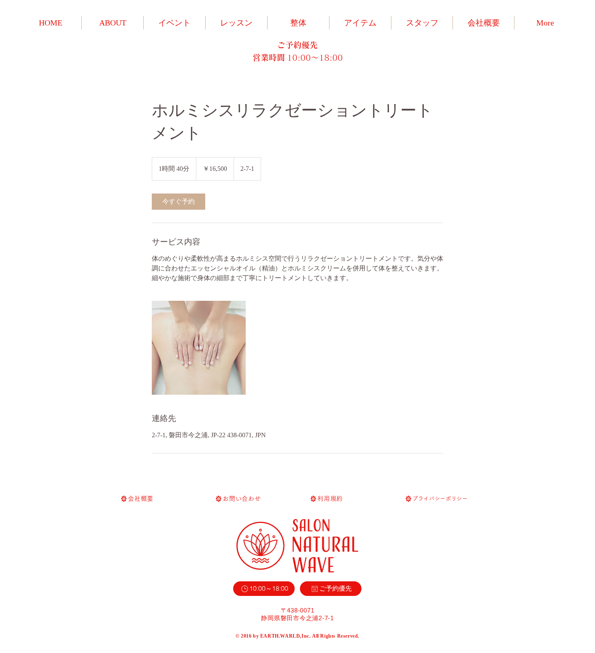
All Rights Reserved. (335, 636)
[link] (178, 202)
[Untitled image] (199, 348)
